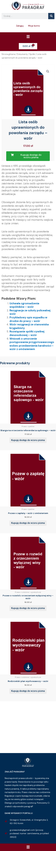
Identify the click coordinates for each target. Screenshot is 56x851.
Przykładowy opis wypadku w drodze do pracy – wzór (28, 319)
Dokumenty (22, 54)
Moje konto (34, 25)
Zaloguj (19, 25)
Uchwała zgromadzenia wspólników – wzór (24, 305)
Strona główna (8, 54)
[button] (28, 37)
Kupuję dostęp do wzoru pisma (28, 440)
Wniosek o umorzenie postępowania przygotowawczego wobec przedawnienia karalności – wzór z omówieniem (31, 344)
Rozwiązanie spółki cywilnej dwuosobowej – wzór (26, 333)
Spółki (32, 54)
